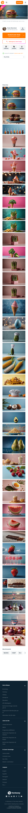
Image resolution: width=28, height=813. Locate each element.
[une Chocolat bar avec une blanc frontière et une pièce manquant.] (13, 536)
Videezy (4, 703)
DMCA (4, 736)
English (4, 780)
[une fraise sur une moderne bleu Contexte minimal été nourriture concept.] (13, 571)
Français (4, 791)
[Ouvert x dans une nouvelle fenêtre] (18, 805)
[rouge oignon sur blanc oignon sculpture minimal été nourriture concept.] (13, 615)
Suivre (22, 29)
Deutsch (4, 788)
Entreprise (5, 706)
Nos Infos (4, 767)
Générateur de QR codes (8, 724)
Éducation (5, 709)
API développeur (6, 712)
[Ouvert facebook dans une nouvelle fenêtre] (6, 805)
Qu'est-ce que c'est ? (18, 53)
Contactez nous (6, 765)
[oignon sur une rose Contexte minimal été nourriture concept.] (13, 640)
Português (5, 785)
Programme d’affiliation (8, 739)
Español (4, 782)
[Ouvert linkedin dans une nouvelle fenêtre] (11, 805)
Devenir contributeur (7, 770)
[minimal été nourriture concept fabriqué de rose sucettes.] (13, 559)
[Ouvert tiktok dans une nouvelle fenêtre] (16, 805)
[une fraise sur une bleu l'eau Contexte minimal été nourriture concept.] (13, 548)
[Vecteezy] (2, 2)
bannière (6, 661)
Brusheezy (5, 698)
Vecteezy (4, 700)
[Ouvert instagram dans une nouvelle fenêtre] (8, 805)
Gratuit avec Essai (14, 35)
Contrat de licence (7, 733)
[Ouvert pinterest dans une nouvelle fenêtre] (13, 805)
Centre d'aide (5, 762)
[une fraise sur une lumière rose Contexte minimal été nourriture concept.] (13, 650)
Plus (3, 793)
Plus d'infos (6, 56)
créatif (13, 661)
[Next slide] (21, 662)
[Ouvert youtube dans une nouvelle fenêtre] (21, 805)
